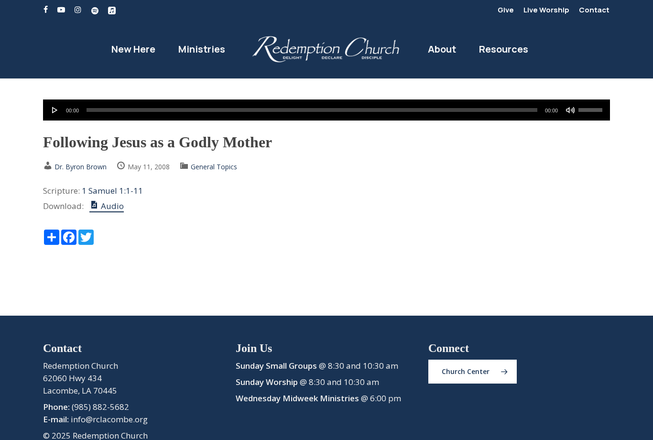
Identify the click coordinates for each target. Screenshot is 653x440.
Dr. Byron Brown (80, 166)
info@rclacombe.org (109, 419)
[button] (472, 372)
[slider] (591, 106)
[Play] (55, 110)
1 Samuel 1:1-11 (112, 190)
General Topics (214, 166)
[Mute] (570, 110)
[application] (326, 110)
